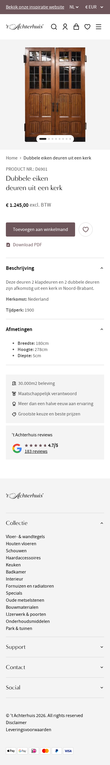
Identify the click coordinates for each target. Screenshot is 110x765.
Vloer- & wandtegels (25, 537)
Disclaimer (16, 723)
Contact (15, 667)
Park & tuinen (19, 628)
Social (13, 687)
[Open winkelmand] (76, 26)
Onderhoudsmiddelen (28, 621)
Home (12, 158)
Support (16, 646)
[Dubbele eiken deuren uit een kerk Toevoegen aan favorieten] (86, 229)
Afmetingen (19, 329)
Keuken (13, 565)
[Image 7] (66, 139)
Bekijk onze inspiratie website (35, 7)
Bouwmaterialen (22, 607)
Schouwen (16, 551)
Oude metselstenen (25, 600)
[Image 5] (59, 139)
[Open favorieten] (87, 26)
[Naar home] (24, 27)
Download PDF (27, 245)
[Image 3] (52, 139)
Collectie (17, 523)
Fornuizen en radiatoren (30, 586)
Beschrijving (20, 268)
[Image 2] (49, 139)
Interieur (14, 579)
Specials (14, 593)
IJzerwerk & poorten (26, 614)
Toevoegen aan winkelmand (40, 229)
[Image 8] (70, 139)
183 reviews (36, 451)
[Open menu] (98, 26)
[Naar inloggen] (65, 26)
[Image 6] (63, 139)
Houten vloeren (21, 544)
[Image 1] (42, 139)
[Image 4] (56, 139)
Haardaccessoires (23, 558)
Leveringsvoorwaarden (28, 730)
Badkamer (16, 572)
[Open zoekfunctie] (54, 26)
